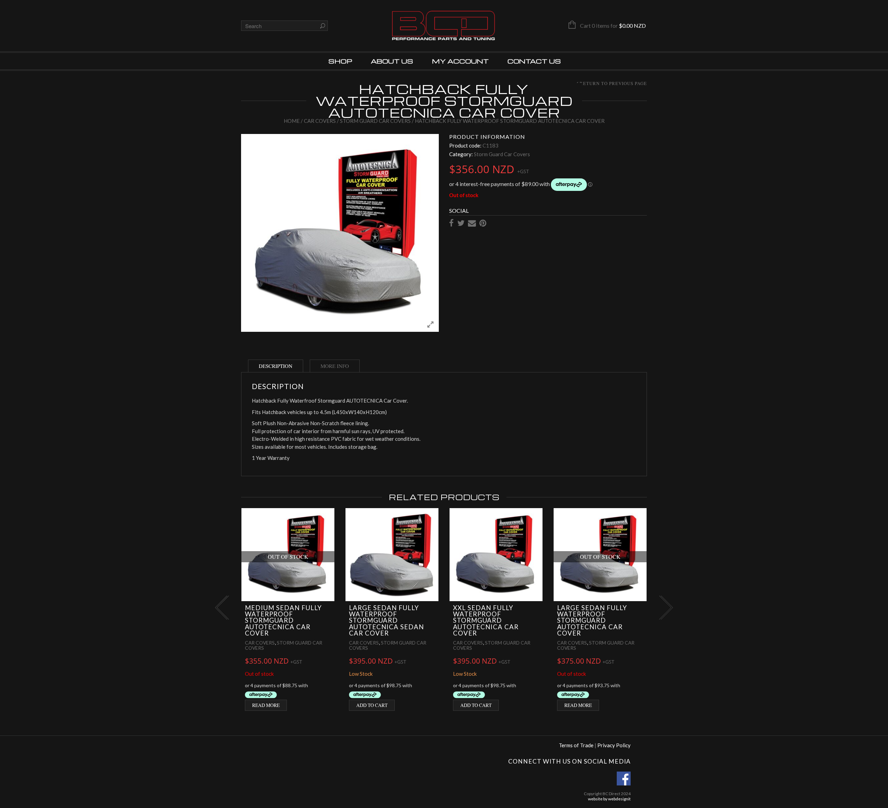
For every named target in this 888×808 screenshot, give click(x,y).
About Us (392, 61)
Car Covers (320, 121)
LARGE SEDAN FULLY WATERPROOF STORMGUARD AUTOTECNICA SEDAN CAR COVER (386, 620)
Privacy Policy (614, 745)
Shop (340, 61)
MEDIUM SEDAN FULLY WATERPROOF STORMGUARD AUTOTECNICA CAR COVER (283, 620)
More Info (335, 365)
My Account (460, 61)
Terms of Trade (576, 745)
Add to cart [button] (371, 705)
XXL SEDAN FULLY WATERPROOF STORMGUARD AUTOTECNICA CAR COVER (486, 620)
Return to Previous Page (613, 84)
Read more (266, 705)
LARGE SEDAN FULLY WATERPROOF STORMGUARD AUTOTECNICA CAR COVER (592, 620)
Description (275, 365)
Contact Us (534, 61)
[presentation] (221, 607)
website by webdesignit (609, 798)
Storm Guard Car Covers (375, 121)
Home (292, 121)
